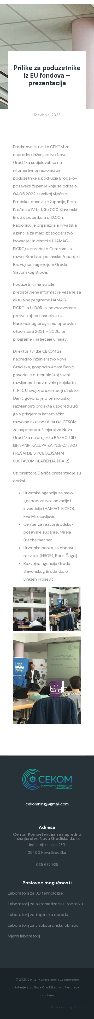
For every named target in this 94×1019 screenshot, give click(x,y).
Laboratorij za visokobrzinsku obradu (43, 925)
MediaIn (80, 1007)
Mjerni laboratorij (24, 936)
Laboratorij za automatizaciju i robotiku (45, 904)
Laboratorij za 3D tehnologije (35, 893)
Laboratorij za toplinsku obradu (38, 914)
